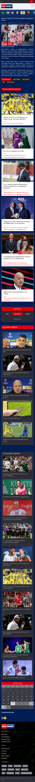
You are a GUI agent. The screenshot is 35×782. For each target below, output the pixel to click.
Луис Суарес (25, 79)
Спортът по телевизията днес (11, 418)
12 (17, 696)
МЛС (3, 82)
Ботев (17, 773)
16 (3, 700)
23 (3, 703)
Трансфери (10, 773)
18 (13, 700)
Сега (7, 314)
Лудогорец (17, 766)
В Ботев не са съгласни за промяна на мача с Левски (16, 440)
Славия (25, 766)
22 (31, 700)
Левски (4, 766)
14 (26, 696)
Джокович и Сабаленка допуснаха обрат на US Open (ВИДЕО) (16, 564)
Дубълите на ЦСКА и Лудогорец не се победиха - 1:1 (17, 610)
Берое (4, 769)
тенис (17, 769)
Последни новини (11, 454)
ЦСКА (10, 766)
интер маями (10, 82)
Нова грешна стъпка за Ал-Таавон (12, 123)
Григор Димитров (26, 773)
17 (8, 700)
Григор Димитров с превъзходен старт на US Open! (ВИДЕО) (16, 373)
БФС (3, 773)
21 (26, 700)
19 (17, 700)
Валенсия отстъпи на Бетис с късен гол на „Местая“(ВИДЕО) (15, 474)
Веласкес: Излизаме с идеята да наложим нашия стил (17, 350)
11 (13, 696)
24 (8, 703)
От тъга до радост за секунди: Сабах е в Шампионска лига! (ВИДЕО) (14, 541)
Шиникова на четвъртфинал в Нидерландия (16, 496)
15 (31, 696)
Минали (28, 314)
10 (8, 696)
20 (22, 700)
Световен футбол (25, 23)
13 (22, 696)
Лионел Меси (16, 79)
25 (13, 703)
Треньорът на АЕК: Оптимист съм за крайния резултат (16, 396)
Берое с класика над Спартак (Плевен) (14, 677)
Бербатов (11, 769)
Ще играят (17, 314)
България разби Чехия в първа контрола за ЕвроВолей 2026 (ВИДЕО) (15, 655)
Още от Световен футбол (11, 89)
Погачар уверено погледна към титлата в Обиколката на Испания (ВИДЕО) (15, 518)
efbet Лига (24, 769)
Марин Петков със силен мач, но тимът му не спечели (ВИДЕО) (16, 587)
